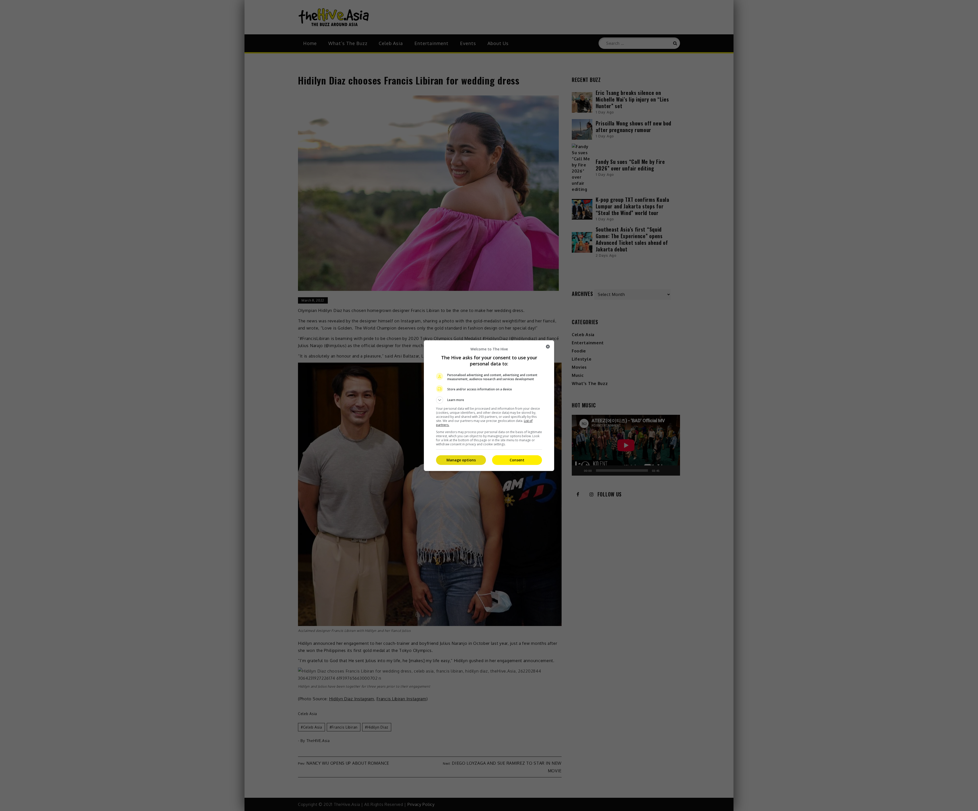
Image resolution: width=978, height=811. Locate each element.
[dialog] (489, 405)
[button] (489, 400)
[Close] (548, 347)
